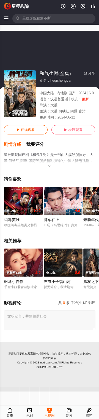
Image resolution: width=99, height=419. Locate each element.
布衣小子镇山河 (57, 282)
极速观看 (73, 130)
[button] (15, 144)
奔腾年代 (91, 220)
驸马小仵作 (13, 282)
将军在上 (51, 220)
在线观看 (25, 130)
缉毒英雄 (12, 220)
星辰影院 (13, 353)
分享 (89, 73)
